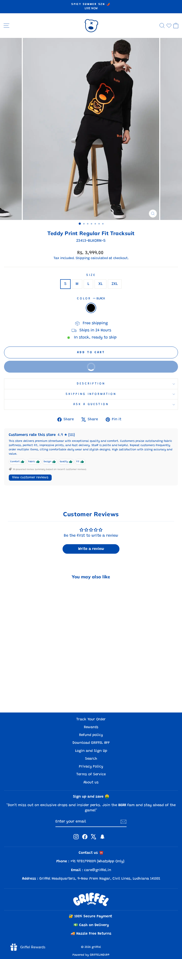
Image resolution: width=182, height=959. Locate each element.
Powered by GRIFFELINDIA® (91, 955)
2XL (115, 284)
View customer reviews (30, 477)
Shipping (83, 258)
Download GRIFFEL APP (91, 743)
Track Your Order (91, 719)
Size (91, 275)
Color (91, 298)
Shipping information (91, 394)
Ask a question (91, 404)
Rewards (91, 727)
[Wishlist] (169, 25)
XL (100, 284)
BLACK (91, 308)
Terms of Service (91, 774)
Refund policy (91, 735)
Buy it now (128, 369)
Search (91, 759)
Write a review (91, 549)
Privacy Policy (91, 766)
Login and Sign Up (91, 751)
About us (91, 782)
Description (91, 383)
